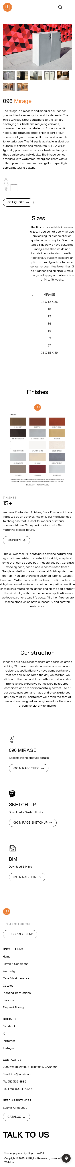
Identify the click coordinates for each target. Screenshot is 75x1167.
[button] (69, 7)
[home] (7, 7)
